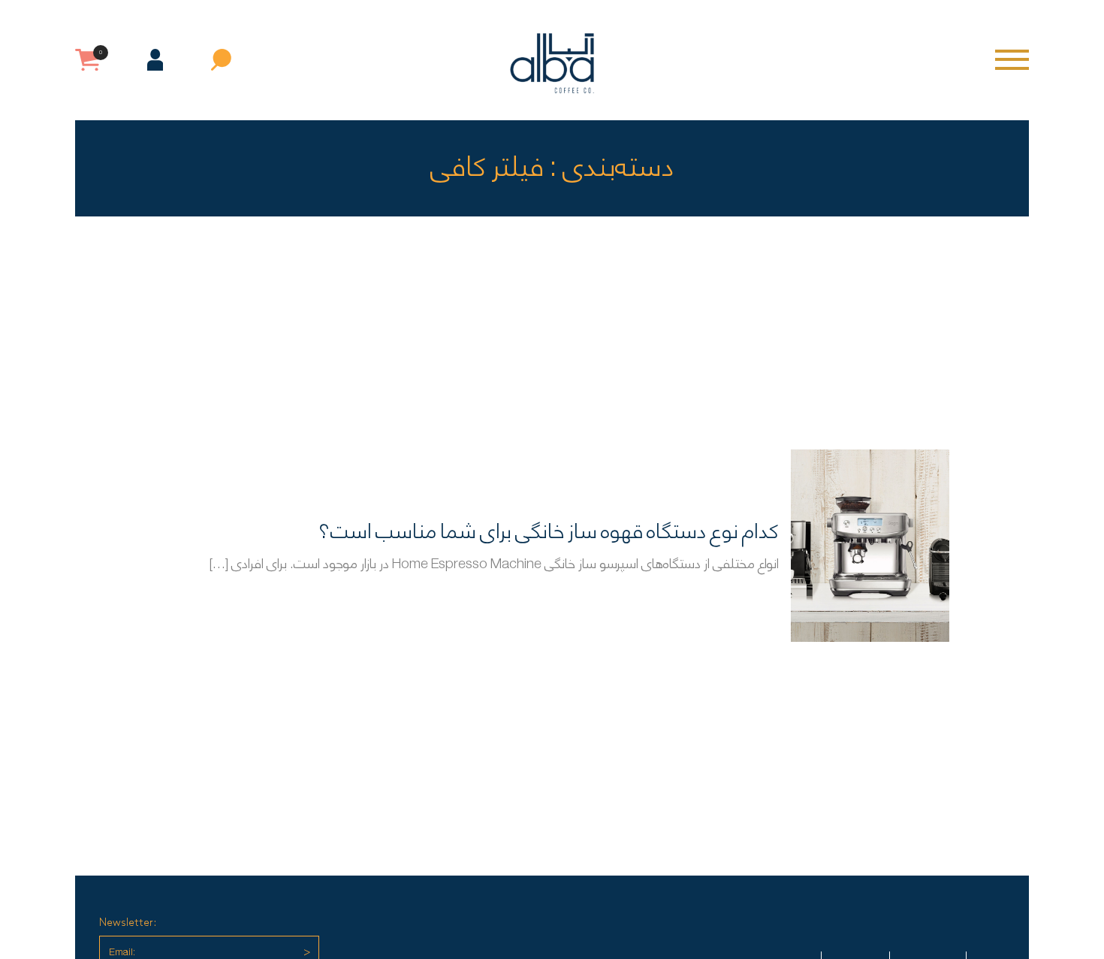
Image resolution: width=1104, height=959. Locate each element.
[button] (221, 60)
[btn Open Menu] (1012, 60)
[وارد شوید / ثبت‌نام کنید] (155, 60)
